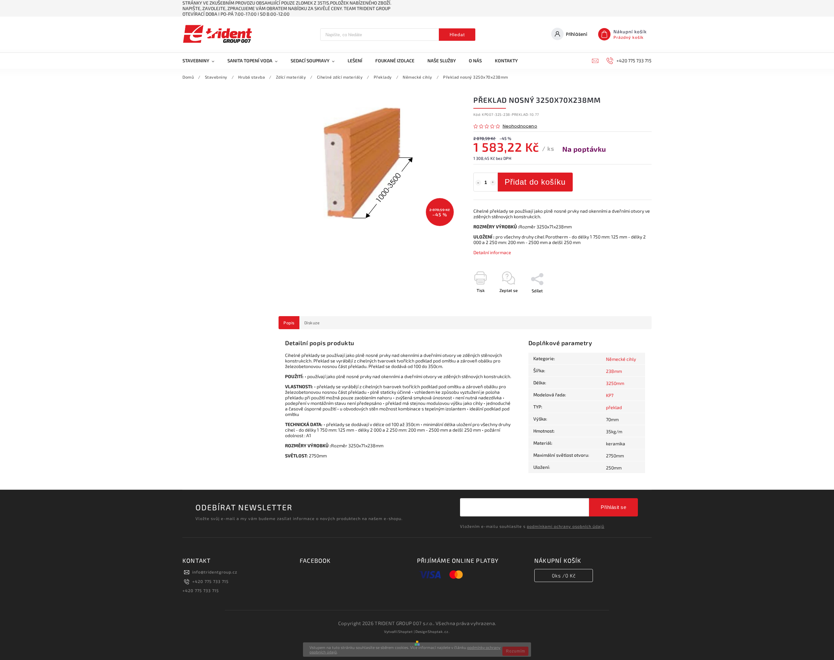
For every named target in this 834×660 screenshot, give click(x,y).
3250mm (615, 383)
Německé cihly (621, 359)
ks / (564, 575)
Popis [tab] (289, 322)
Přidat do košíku (535, 181)
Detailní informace (492, 252)
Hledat (457, 34)
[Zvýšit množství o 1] (493, 183)
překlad (614, 407)
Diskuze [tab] (312, 322)
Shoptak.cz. (439, 631)
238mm (614, 371)
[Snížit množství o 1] (478, 183)
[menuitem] (201, 61)
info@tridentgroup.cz (214, 572)
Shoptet (405, 631)
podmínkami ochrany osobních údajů (565, 526)
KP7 (609, 395)
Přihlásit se (613, 507)
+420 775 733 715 (210, 581)
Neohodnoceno (520, 126)
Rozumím (515, 651)
